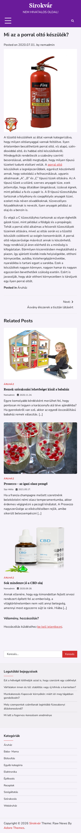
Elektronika (10, 772)
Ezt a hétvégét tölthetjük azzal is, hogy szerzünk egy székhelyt (40, 680)
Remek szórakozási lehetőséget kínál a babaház (36, 389)
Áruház (22, 288)
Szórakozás (10, 799)
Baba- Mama (11, 751)
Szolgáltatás (11, 792)
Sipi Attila (8, 489)
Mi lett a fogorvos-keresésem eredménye (28, 715)
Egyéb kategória (13, 765)
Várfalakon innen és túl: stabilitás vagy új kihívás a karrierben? (40, 687)
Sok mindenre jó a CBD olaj (23, 583)
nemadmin (47, 45)
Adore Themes (14, 828)
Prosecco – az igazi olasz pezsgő (25, 484)
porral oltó (55, 165)
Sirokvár (40, 5)
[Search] (72, 21)
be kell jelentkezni (49, 627)
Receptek (9, 785)
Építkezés (9, 778)
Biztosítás (9, 758)
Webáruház (10, 805)
